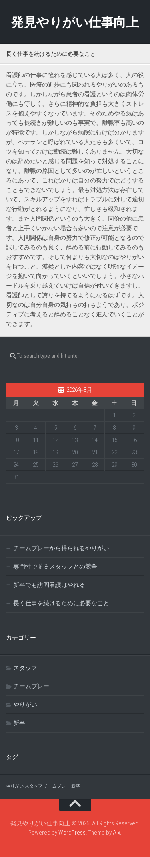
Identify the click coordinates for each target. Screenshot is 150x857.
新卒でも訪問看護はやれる (49, 584)
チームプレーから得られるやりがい (61, 548)
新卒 (19, 723)
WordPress (72, 832)
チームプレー (31, 686)
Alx (116, 832)
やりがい (25, 704)
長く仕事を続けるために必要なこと (61, 603)
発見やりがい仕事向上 (75, 22)
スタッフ (25, 667)
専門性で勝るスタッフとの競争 (55, 566)
